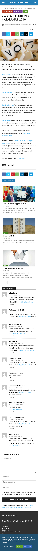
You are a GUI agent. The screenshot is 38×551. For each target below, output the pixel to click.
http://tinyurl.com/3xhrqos (26, 302)
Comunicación (10, 8)
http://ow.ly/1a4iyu (14, 445)
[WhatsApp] (17, 34)
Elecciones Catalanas (17, 386)
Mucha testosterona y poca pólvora (14, 204)
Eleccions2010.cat (8, 105)
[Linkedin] (22, 34)
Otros (26, 11)
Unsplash (22, 159)
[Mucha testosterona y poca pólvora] (19, 194)
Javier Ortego (14, 434)
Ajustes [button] (11, 546)
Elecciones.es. (6, 120)
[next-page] (6, 282)
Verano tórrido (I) (8, 236)
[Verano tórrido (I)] (19, 226)
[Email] (26, 34)
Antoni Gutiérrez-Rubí (13, 24)
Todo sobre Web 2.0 (16, 310)
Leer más (6, 546)
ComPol (6, 201)
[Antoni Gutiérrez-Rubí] (3, 25)
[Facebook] (4, 34)
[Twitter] (8, 34)
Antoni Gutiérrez (15, 324)
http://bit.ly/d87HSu (25, 316)
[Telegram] (31, 34)
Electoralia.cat (6, 74)
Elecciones (18, 11)
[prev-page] (3, 282)
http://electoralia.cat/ (15, 409)
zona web (10, 165)
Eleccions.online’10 (8, 92)
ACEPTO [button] (19, 546)
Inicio (3, 8)
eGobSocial (13, 293)
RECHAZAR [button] (27, 546)
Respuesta (11, 304)
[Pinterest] (13, 34)
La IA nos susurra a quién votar (13, 268)
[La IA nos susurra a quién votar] (19, 258)
